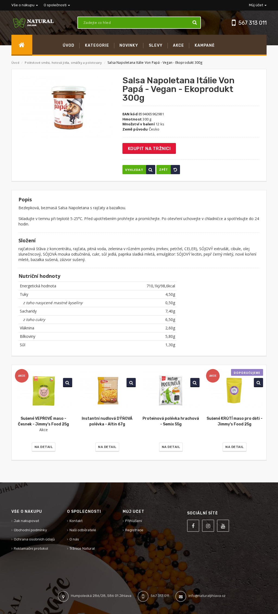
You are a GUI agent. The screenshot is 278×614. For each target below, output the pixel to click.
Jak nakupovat (26, 521)
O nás (74, 539)
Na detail (43, 447)
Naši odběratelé (83, 530)
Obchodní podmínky (30, 530)
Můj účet (256, 5)
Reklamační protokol (31, 548)
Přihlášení (133, 521)
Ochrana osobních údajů (34, 539)
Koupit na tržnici (149, 148)
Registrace (134, 530)
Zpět (163, 169)
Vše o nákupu (23, 5)
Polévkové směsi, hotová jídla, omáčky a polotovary (64, 63)
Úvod (15, 63)
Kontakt (76, 521)
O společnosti (55, 5)
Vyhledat (134, 170)
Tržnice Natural (82, 548)
